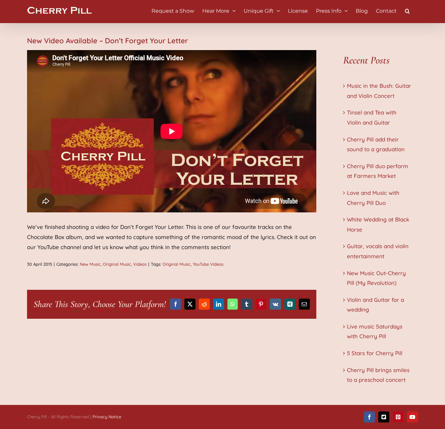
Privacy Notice (107, 416)
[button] (407, 10)
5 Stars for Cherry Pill (374, 353)
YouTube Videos (208, 264)
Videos (140, 264)
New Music (90, 264)
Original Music (117, 264)
